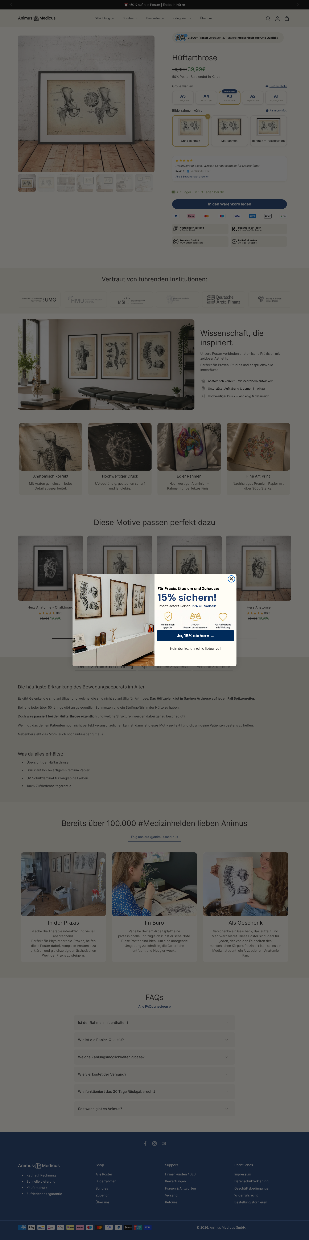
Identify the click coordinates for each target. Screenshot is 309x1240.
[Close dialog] (231, 579)
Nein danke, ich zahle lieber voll (195, 648)
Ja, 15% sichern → (195, 636)
